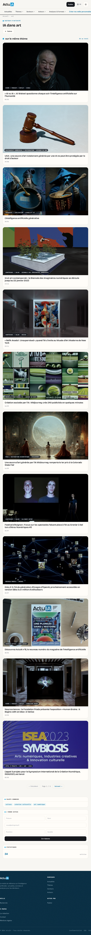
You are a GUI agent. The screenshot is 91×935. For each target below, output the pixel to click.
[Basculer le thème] (85, 4)
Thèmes (19, 12)
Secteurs (30, 12)
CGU (85, 930)
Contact (3, 917)
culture (9, 804)
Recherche (3, 903)
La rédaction (4, 913)
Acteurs (41, 12)
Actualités (8, 12)
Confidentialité (75, 930)
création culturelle (23, 804)
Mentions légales (6, 920)
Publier (70, 4)
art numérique (39, 804)
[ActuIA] (8, 4)
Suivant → (58, 786)
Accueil (6, 16)
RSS (90, 930)
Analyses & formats (56, 12)
